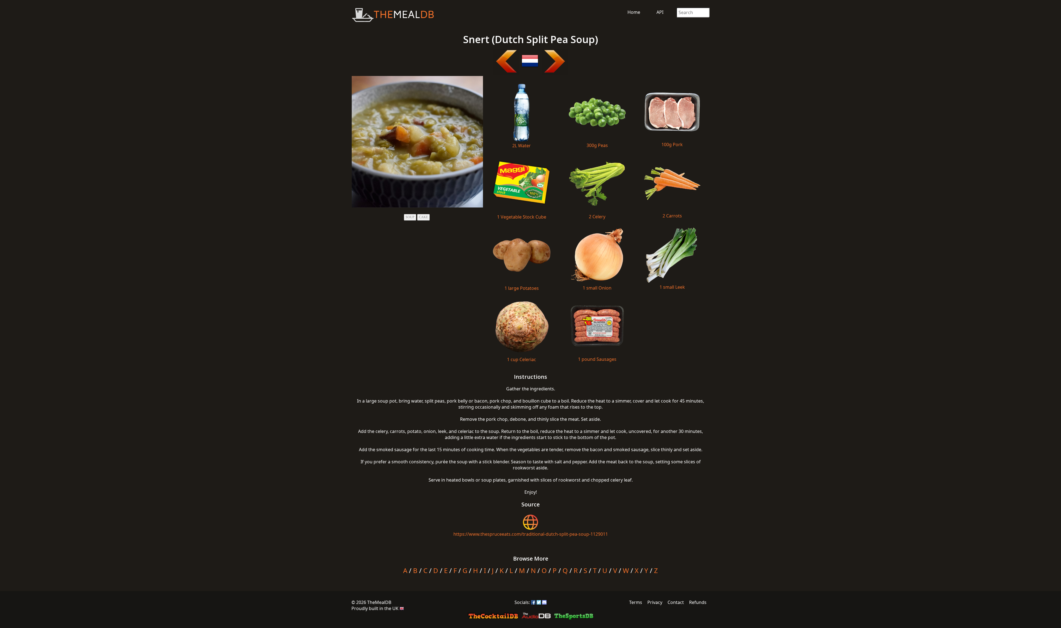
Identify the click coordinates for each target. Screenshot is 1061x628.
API (659, 12)
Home (633, 12)
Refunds (698, 602)
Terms (635, 602)
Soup (410, 217)
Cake (423, 217)
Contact (676, 602)
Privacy (654, 602)
